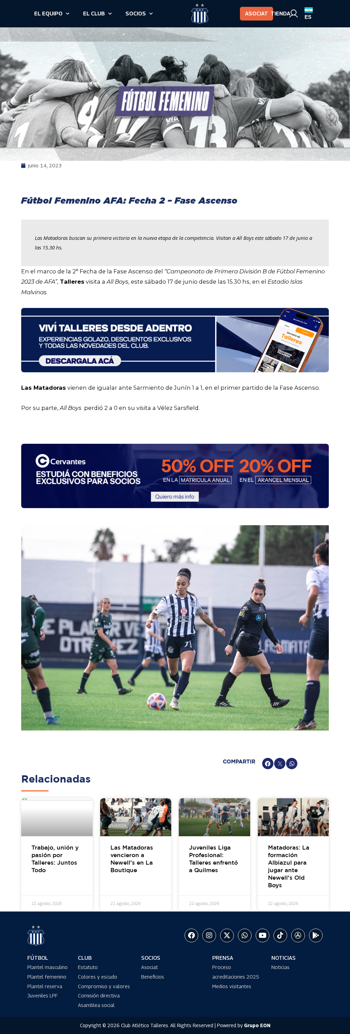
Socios (135, 13)
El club (94, 13)
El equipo (48, 13)
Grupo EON (257, 1025)
